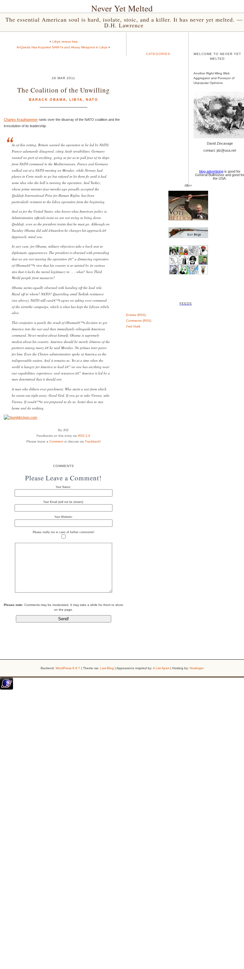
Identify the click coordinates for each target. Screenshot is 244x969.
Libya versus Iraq (65, 41)
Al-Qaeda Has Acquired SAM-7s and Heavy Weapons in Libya (62, 47)
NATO (92, 99)
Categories (158, 54)
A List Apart (161, 668)
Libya (76, 99)
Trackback (92, 441)
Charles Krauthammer (21, 119)
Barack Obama (47, 99)
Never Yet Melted (122, 8)
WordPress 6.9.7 (68, 668)
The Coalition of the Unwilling (63, 89)
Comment (56, 441)
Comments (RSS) (138, 320)
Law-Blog (107, 668)
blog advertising (211, 171)
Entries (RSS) (136, 315)
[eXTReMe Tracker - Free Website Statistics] (6, 688)
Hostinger (197, 668)
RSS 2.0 (84, 435)
